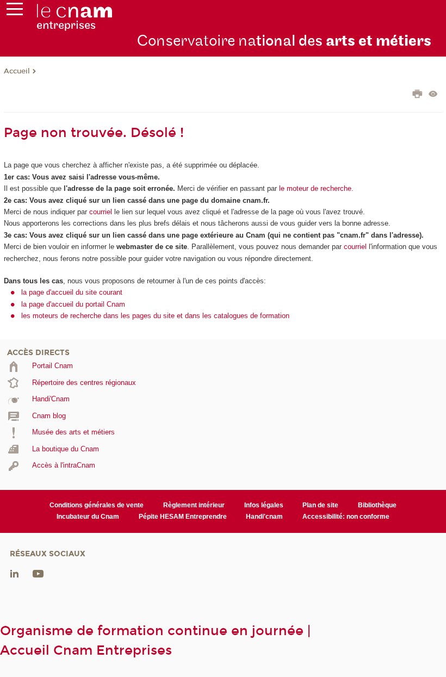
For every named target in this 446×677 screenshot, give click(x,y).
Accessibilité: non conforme (345, 516)
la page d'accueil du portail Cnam (73, 304)
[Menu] (14, 11)
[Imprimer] (417, 95)
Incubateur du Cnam (88, 516)
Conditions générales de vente (96, 505)
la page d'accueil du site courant (71, 292)
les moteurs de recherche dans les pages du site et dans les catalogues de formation (155, 316)
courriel (100, 212)
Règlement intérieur (194, 505)
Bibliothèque (377, 505)
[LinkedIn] (14, 573)
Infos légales (263, 505)
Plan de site (320, 505)
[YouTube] (38, 573)
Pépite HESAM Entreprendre (183, 516)
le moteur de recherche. (315, 188)
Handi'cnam (264, 516)
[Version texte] (433, 95)
